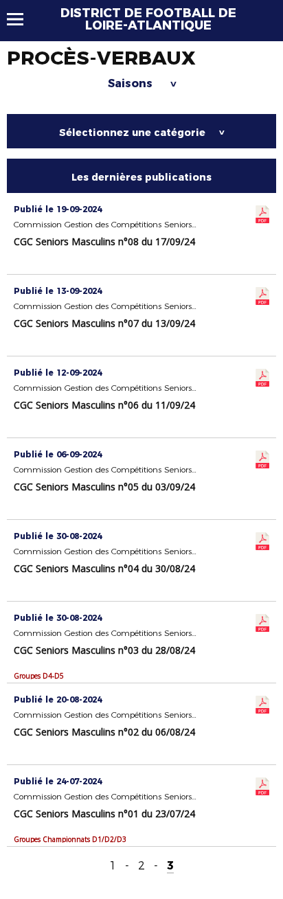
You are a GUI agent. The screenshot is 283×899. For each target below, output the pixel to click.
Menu (21, 19)
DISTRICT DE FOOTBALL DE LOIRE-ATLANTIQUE (148, 19)
